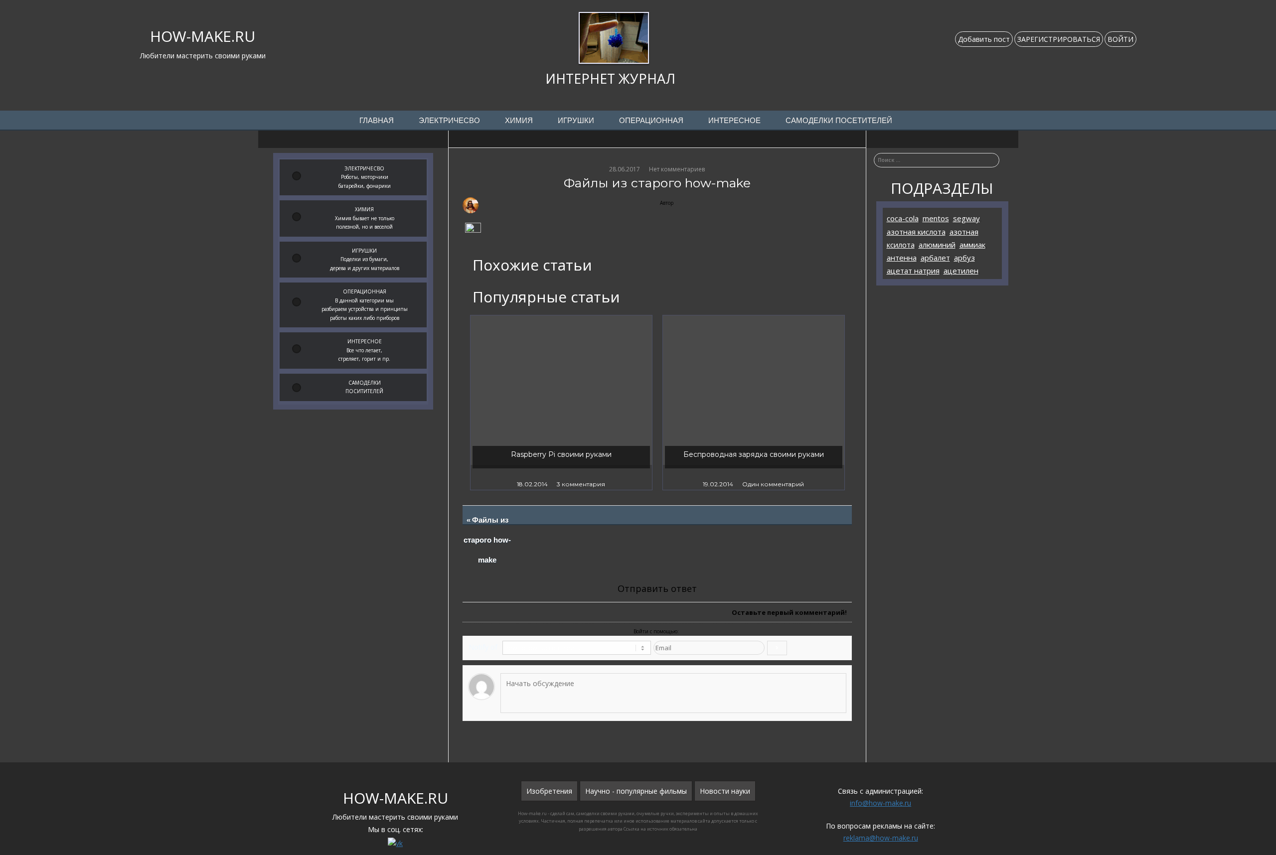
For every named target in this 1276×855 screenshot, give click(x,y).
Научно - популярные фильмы (636, 791)
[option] (561, 402)
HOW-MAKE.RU (202, 36)
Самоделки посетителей (839, 121)
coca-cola (903, 218)
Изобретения (549, 791)
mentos (936, 218)
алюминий (937, 245)
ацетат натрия (913, 271)
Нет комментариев (677, 169)
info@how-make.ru (880, 803)
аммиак (972, 245)
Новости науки (725, 791)
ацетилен (961, 271)
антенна (902, 258)
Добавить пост (984, 39)
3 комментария (581, 484)
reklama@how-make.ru (880, 838)
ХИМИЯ (519, 121)
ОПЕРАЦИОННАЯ (651, 121)
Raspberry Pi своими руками (561, 454)
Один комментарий (773, 484)
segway (966, 218)
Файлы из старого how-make (488, 540)
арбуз (964, 258)
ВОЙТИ (1120, 39)
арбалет (935, 258)
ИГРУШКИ (576, 121)
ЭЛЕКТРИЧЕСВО (449, 121)
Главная (376, 121)
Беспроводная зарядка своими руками (753, 454)
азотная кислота (916, 232)
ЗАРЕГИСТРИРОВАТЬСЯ (1058, 39)
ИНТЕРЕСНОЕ (734, 121)
